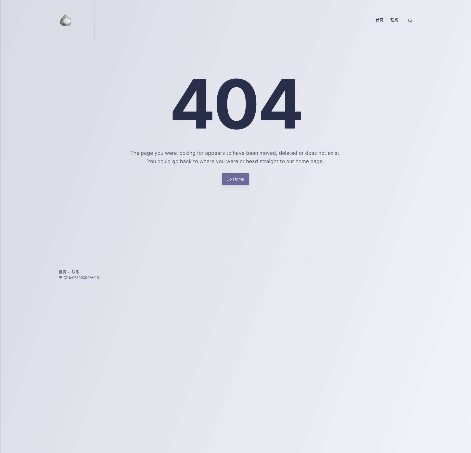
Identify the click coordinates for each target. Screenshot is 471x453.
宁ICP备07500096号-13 (79, 277)
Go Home (236, 179)
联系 (394, 20)
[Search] (410, 20)
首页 (379, 20)
